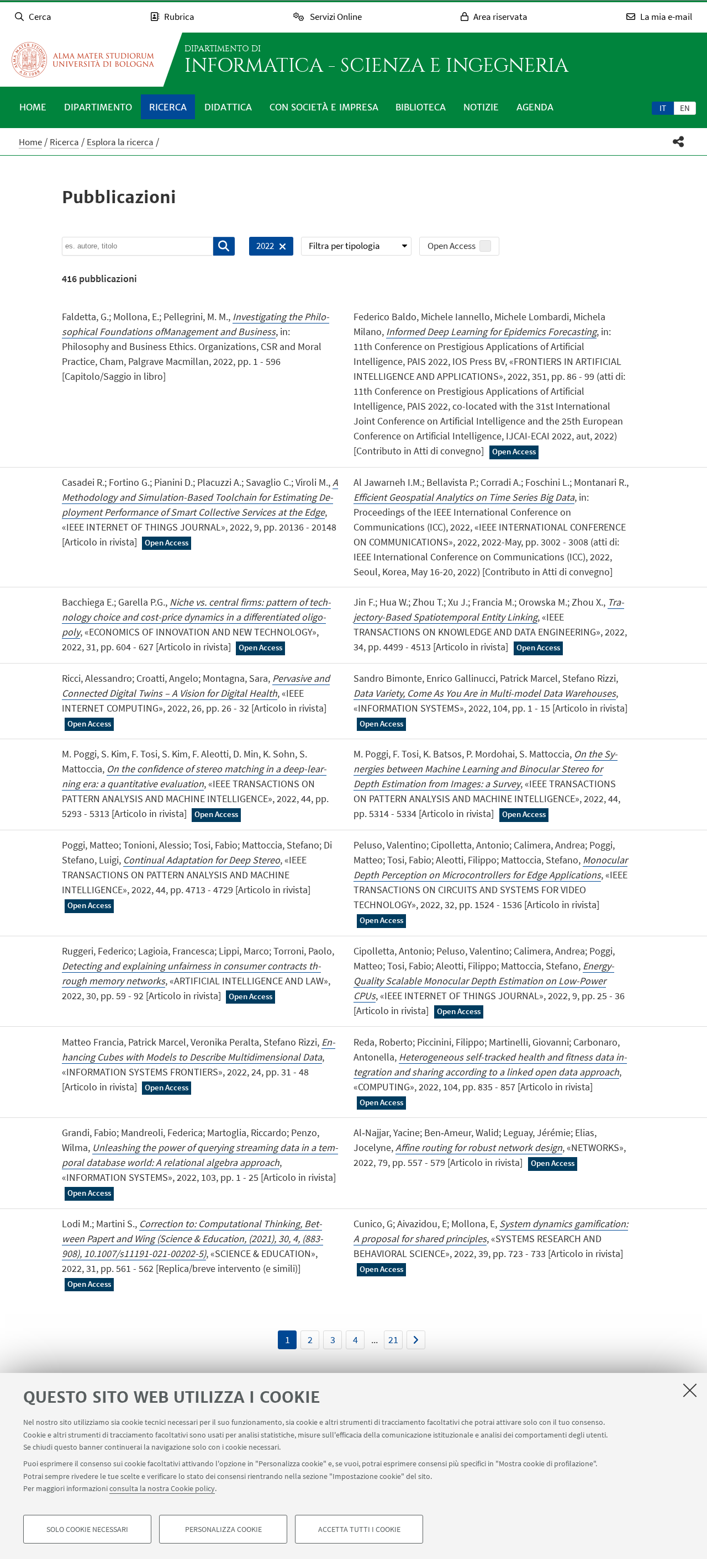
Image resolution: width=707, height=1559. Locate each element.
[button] (678, 141)
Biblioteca (420, 107)
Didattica (228, 107)
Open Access (452, 246)
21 (393, 1339)
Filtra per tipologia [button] (344, 246)
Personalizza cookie (223, 1529)
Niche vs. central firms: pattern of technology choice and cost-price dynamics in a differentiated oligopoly (196, 617)
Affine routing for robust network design (478, 1147)
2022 (261, 248)
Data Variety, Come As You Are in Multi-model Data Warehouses (485, 693)
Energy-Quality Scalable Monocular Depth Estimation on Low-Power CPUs (484, 980)
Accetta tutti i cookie (359, 1529)
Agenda (534, 107)
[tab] (663, 107)
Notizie (481, 107)
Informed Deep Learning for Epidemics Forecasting (491, 331)
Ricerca (168, 107)
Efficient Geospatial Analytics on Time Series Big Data (464, 497)
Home (32, 107)
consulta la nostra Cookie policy (162, 1488)
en (685, 108)
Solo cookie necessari (87, 1529)
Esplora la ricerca (120, 142)
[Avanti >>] (416, 1339)
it (662, 108)
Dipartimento (98, 107)
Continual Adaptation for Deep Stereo (201, 859)
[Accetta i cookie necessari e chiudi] (690, 1390)
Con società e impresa (324, 107)
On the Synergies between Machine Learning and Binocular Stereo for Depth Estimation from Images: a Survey (486, 768)
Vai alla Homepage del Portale (83, 59)
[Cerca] (224, 246)
